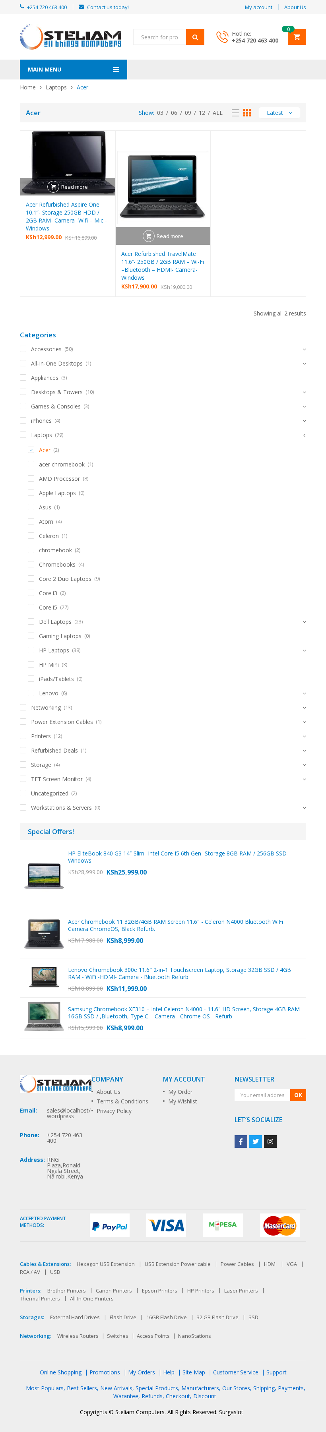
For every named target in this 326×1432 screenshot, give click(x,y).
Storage (41, 764)
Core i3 (48, 593)
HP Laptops (54, 650)
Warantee (125, 1396)
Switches (117, 1335)
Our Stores (236, 1388)
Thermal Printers (40, 1298)
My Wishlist (182, 1101)
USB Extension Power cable (178, 1264)
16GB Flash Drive (166, 1317)
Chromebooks (57, 564)
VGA (292, 1264)
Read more (74, 186)
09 (188, 112)
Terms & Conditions (122, 1101)
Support (276, 1372)
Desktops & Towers (57, 392)
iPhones (41, 420)
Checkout (178, 1396)
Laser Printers (241, 1290)
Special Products (157, 1388)
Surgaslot (231, 1412)
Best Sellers (82, 1388)
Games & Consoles (56, 406)
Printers (41, 736)
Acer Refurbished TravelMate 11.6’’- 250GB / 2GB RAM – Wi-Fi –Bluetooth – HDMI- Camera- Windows (162, 265)
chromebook (55, 550)
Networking (46, 707)
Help (169, 1372)
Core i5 (48, 607)
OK (298, 1095)
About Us (108, 1091)
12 (202, 112)
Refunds (152, 1396)
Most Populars (45, 1388)
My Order (180, 1091)
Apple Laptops (57, 493)
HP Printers (200, 1290)
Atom (46, 521)
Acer (44, 450)
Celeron (49, 536)
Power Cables (237, 1264)
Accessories (46, 349)
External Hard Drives (75, 1317)
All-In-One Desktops (57, 363)
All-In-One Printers (92, 1298)
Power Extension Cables (62, 722)
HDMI (270, 1264)
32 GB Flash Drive (218, 1317)
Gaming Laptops (60, 636)
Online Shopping (61, 1372)
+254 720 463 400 (255, 40)
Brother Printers (66, 1290)
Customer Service (235, 1372)
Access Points (153, 1335)
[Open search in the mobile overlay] (168, 37)
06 (174, 112)
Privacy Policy (114, 1111)
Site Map (193, 1372)
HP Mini (49, 664)
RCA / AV (30, 1271)
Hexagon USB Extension (106, 1264)
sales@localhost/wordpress (69, 1113)
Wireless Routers (78, 1335)
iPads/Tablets (56, 679)
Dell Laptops (55, 621)
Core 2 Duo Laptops (65, 578)
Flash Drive (123, 1317)
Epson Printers (159, 1290)
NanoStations (194, 1335)
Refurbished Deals (54, 750)
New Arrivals (116, 1388)
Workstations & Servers (61, 807)
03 (160, 112)
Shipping (264, 1388)
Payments (291, 1388)
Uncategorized (49, 793)
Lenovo (48, 693)
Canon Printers (114, 1290)
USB (55, 1271)
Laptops (56, 87)
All (218, 112)
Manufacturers (200, 1388)
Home (28, 87)
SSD (253, 1317)
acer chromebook (62, 464)
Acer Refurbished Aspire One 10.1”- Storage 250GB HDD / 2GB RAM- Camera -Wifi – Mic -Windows (66, 216)
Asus (45, 507)
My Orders (141, 1372)
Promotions (104, 1372)
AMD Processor (59, 478)
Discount (204, 1396)
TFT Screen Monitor (57, 779)
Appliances (44, 377)
